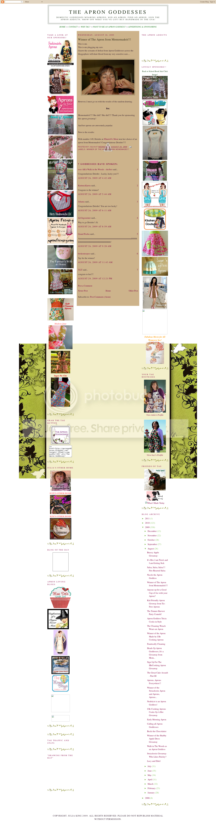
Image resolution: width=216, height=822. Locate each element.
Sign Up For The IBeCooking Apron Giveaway (156, 665)
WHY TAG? (85, 26)
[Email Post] (130, 147)
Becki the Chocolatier (156, 731)
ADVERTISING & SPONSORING (142, 26)
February (152, 788)
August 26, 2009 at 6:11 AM (94, 210)
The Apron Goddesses (108, 11)
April (150, 779)
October (151, 539)
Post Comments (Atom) (100, 296)
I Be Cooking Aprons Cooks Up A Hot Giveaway (156, 712)
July (150, 766)
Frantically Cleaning (156, 643)
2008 (147, 798)
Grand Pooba (84, 234)
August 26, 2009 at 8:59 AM (94, 226)
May (150, 775)
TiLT (80, 269)
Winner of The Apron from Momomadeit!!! (104, 39)
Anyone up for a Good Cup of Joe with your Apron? (157, 592)
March (151, 783)
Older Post (133, 290)
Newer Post (83, 290)
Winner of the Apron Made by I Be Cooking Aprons (156, 636)
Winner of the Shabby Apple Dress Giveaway (156, 738)
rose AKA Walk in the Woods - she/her (95, 169)
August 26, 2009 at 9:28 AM (94, 246)
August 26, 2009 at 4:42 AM (94, 178)
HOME (62, 26)
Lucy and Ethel (153, 761)
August (151, 548)
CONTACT (73, 26)
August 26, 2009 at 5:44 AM (94, 194)
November (152, 535)
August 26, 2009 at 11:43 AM (95, 262)
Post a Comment (85, 285)
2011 (147, 518)
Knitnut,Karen (84, 185)
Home (108, 290)
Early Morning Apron (156, 719)
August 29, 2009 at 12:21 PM (95, 278)
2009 (147, 527)
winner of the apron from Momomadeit (108, 149)
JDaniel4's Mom (111, 139)
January (151, 792)
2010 (147, 522)
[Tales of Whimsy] (154, 499)
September (153, 544)
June (150, 770)
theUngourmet (84, 217)
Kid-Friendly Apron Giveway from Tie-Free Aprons (156, 603)
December (152, 531)
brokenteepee (84, 253)
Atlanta (81, 201)
